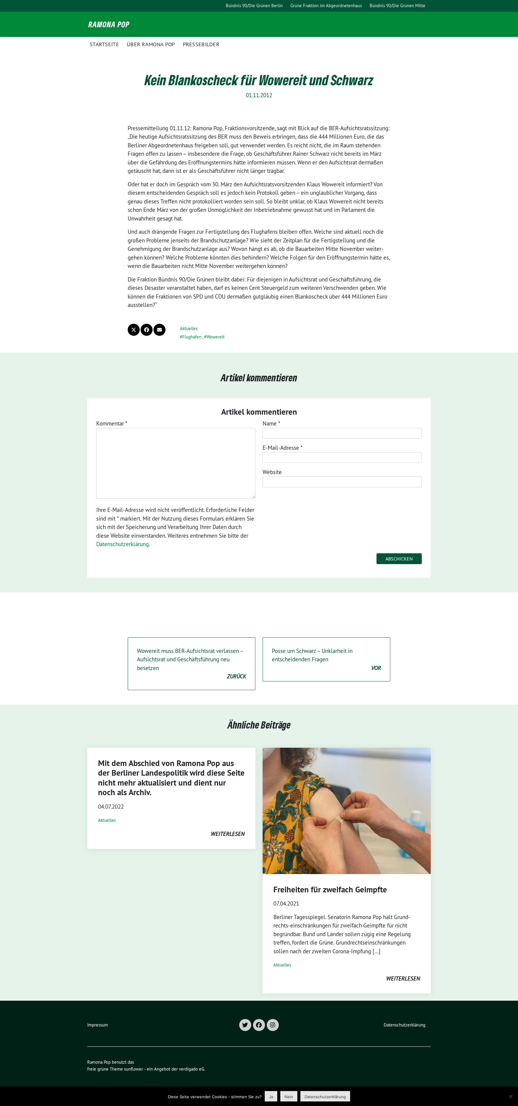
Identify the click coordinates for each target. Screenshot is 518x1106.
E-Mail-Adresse (283, 447)
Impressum (97, 1025)
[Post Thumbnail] (347, 811)
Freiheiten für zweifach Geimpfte (330, 889)
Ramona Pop (109, 24)
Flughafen (191, 337)
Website (272, 472)
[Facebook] (259, 1025)
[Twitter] (245, 1025)
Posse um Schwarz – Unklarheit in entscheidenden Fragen (326, 659)
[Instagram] (273, 1025)
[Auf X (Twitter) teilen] (134, 330)
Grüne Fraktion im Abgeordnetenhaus (326, 5)
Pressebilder (201, 44)
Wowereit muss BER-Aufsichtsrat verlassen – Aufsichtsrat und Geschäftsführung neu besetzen (191, 663)
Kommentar (111, 423)
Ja (271, 1096)
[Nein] (511, 1096)
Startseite (104, 44)
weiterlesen (228, 833)
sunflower (133, 1069)
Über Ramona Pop (151, 44)
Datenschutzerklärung (122, 544)
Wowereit (216, 337)
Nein (288, 1096)
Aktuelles (189, 328)
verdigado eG (191, 1069)
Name (271, 423)
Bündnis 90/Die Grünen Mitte (397, 5)
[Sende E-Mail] (159, 330)
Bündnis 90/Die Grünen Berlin (254, 5)
